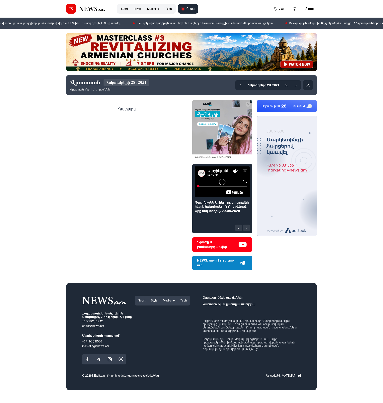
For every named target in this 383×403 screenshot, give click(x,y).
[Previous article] (238, 228)
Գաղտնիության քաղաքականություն (229, 304)
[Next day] (296, 85)
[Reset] (286, 85)
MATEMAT (288, 375)
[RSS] (308, 85)
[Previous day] (240, 85)
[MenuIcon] (71, 9)
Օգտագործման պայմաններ (223, 298)
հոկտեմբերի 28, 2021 (263, 85)
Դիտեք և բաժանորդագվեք (212, 244)
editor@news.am (93, 325)
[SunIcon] (294, 9)
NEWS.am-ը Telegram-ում (215, 263)
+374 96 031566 (92, 341)
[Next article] (246, 228)
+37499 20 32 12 (92, 321)
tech (168, 8)
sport (124, 8)
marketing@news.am (95, 345)
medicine (153, 8)
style (137, 8)
